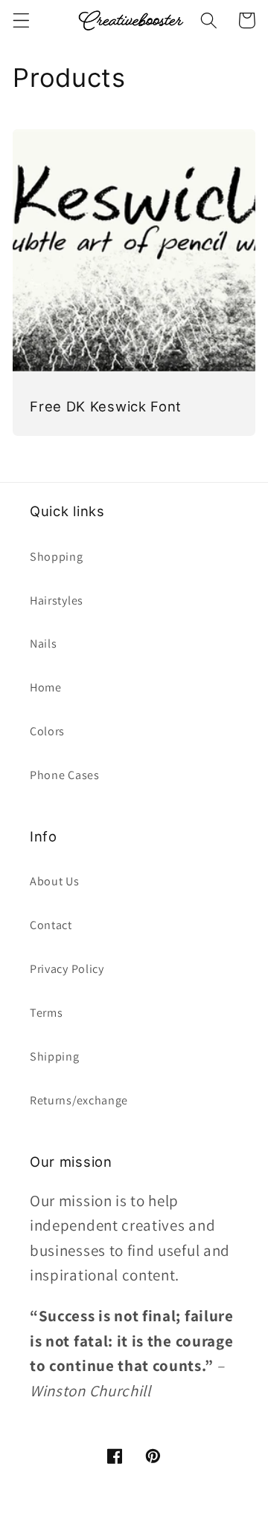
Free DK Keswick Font (106, 406)
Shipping (55, 1056)
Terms (46, 1012)
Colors (47, 731)
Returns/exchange (79, 1100)
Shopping (56, 556)
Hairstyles (56, 600)
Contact (51, 925)
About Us (55, 881)
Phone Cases (65, 775)
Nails (43, 643)
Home (46, 687)
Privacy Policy (67, 969)
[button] (21, 20)
